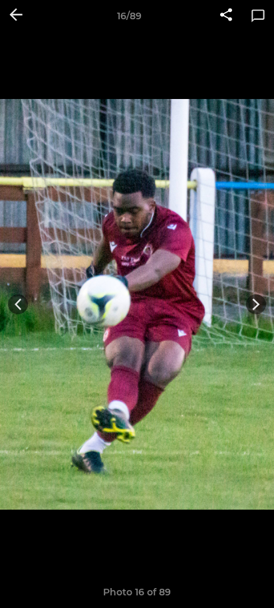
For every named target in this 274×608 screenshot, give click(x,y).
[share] (226, 16)
